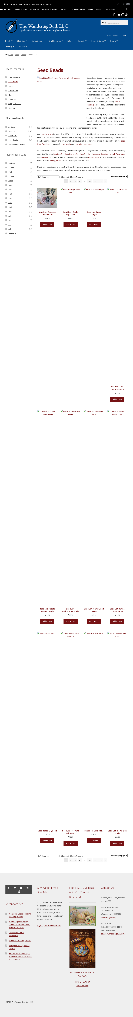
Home (10, 54)
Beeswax (45, 157)
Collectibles (36, 41)
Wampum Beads (14, 103)
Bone (10, 86)
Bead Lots (12, 131)
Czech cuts (46, 144)
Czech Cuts (12, 135)
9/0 (9, 216)
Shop (17, 54)
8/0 (9, 220)
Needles (11, 108)
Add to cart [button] (47, 224)
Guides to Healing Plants (20, 940)
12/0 (10, 202)
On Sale (63, 9)
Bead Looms (93, 157)
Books (113, 41)
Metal (10, 95)
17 (95, 181)
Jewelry (8, 46)
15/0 (10, 189)
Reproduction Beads (16, 144)
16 (90, 181)
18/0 (10, 185)
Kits (69, 41)
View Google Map (108, 917)
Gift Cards (23, 46)
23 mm (11, 176)
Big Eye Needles (76, 154)
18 (101, 181)
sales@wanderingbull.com (113, 933)
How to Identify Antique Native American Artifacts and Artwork (20, 956)
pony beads (66, 144)
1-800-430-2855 (123, 4)
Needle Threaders (92, 154)
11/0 (10, 207)
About (90, 9)
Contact (99, 9)
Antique (11, 127)
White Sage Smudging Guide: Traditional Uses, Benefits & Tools (19, 924)
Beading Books (55, 160)
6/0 (9, 224)
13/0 (10, 198)
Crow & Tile (13, 90)
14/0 (10, 194)
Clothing (21, 41)
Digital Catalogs (21, 9)
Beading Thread (108, 154)
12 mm (11, 167)
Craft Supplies (55, 41)
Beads (8, 41)
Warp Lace (120, 154)
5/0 (9, 229)
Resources (34, 9)
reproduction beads (83, 144)
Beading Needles (60, 154)
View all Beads (14, 77)
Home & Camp (97, 41)
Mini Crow (12, 233)
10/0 (10, 211)
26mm (10, 181)
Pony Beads (13, 140)
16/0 (10, 172)
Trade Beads (13, 99)
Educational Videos (77, 9)
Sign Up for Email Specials (49, 925)
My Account (110, 9)
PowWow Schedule (49, 9)
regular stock (47, 134)
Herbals (81, 41)
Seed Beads (13, 82)
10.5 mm (11, 163)
